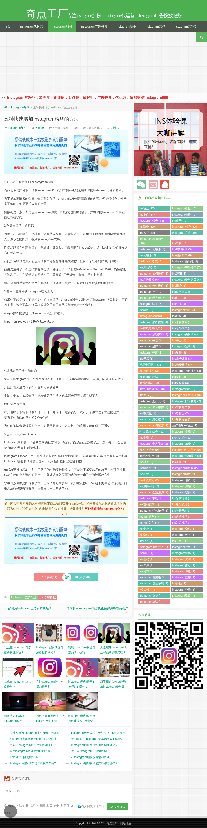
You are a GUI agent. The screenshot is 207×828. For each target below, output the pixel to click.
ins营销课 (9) (147, 255)
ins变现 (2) (146, 437)
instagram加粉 (62, 26)
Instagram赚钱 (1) (183, 529)
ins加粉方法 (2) (182, 419)
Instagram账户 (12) (184, 226)
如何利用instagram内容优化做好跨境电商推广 (97, 608)
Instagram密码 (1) (183, 553)
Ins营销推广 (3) (149, 383)
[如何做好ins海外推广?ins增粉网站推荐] (50, 701)
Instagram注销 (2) (183, 486)
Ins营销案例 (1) (149, 504)
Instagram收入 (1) (183, 535)
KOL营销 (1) (147, 589)
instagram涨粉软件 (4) (153, 322)
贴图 (21, 805)
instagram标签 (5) (183, 310)
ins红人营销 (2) (149, 450)
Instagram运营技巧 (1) (153, 510)
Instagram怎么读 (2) (152, 419)
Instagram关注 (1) (183, 559)
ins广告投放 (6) (149, 279)
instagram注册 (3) (183, 346)
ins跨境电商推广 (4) (152, 328)
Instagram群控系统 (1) (153, 583)
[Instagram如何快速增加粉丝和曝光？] (50, 632)
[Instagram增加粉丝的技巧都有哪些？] (82, 667)
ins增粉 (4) (179, 316)
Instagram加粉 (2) (183, 443)
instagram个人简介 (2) (153, 443)
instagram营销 (155, 26)
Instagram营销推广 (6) (153, 285)
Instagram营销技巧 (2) (186, 456)
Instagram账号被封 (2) (186, 401)
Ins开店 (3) (146, 358)
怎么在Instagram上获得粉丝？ (90, 751)
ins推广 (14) (147, 214)
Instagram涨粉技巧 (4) (153, 334)
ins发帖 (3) (179, 377)
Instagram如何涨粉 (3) (186, 371)
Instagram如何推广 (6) (153, 273)
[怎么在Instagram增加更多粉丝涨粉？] (18, 632)
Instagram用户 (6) (151, 292)
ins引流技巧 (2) (149, 480)
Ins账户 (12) (147, 233)
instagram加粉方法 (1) (153, 547)
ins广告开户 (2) (182, 407)
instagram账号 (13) (151, 220)
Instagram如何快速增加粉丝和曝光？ (94, 745)
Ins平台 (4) (179, 340)
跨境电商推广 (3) (150, 364)
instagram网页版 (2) (185, 468)
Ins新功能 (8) (147, 267)
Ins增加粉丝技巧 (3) (152, 389)
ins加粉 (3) (179, 352)
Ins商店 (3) (146, 395)
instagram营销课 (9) (152, 249)
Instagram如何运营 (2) (153, 425)
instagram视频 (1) (183, 595)
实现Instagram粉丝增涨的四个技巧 (31, 751)
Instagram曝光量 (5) (152, 298)
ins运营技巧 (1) (182, 516)
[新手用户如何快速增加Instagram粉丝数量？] (114, 667)
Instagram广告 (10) (184, 233)
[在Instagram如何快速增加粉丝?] (50, 667)
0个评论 (116, 128)
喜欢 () (52, 577)
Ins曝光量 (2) (147, 413)
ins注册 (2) (179, 462)
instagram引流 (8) (150, 261)
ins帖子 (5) (179, 298)
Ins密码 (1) (146, 559)
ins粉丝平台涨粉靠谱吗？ (25, 757)
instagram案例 (126, 26)
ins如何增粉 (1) (182, 498)
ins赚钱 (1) (146, 535)
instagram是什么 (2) (152, 401)
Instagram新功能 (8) (185, 261)
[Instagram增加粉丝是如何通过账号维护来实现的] (82, 701)
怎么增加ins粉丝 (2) (152, 431)
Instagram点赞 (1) (151, 595)
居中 (56, 805)
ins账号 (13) (180, 220)
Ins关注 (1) (146, 565)
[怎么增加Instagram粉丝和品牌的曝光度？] (114, 632)
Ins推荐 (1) (146, 571)
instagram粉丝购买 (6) (186, 279)
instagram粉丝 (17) (184, 208)
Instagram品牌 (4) (151, 346)
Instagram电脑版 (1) (152, 577)
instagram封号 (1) (183, 547)
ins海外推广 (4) (182, 328)
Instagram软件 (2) (183, 492)
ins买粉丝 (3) (180, 383)
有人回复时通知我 (92, 806)
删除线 (44, 805)
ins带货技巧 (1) (182, 522)
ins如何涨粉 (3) (149, 371)
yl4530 (39, 128)
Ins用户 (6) (179, 285)
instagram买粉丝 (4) (185, 334)
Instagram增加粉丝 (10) (151, 241)
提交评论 (119, 806)
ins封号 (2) (146, 462)
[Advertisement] (103, 62)
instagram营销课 (185, 26)
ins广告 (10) (180, 243)
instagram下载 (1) (150, 498)
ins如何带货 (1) (149, 522)
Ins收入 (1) (146, 541)
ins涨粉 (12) (147, 226)
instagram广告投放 (94, 26)
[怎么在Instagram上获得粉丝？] (18, 667)
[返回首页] (5, 107)
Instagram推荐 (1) (183, 565)
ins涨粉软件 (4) (182, 322)
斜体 (66, 805)
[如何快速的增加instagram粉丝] (18, 701)
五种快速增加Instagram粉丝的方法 (41, 118)
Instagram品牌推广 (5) (153, 316)
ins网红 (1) (146, 553)
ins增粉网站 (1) (182, 510)
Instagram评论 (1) (183, 571)
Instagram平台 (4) (151, 340)
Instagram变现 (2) (183, 431)
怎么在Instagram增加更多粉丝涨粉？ (32, 745)
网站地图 (125, 823)
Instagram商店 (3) (183, 389)
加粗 (32, 805)
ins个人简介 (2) (182, 437)
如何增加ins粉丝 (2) (184, 425)
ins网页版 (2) (147, 468)
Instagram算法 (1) (151, 601)
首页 (7, 26)
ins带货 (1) (146, 529)
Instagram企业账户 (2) (153, 492)
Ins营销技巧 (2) (149, 456)
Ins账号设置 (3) (182, 358)
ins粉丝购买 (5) (182, 292)
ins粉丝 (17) (147, 208)
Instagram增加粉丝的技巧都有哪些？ (94, 763)
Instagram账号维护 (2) (153, 407)
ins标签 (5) (146, 310)
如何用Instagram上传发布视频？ (30, 608)
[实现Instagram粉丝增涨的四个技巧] (82, 632)
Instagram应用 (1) (183, 577)
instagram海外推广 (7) (186, 267)
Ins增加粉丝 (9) (182, 249)
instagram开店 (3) (150, 352)
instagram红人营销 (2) (186, 450)
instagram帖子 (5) (150, 304)
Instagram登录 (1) (183, 589)
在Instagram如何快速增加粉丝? (91, 757)
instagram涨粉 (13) (184, 214)
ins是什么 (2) (180, 413)
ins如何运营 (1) (149, 516)
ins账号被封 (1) (182, 504)
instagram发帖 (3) (150, 377)
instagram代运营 (31, 26)
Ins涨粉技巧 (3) (182, 364)
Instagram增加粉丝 (23, 597)
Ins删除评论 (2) (149, 486)
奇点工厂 (112, 823)
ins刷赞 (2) (146, 474)
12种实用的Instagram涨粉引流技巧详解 (34, 733)
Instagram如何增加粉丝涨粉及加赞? (32, 763)
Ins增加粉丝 (48, 597)
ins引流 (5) (179, 304)
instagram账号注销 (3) (186, 395)
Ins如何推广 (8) (182, 255)
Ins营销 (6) (179, 273)
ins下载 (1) (179, 541)
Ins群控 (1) (179, 583)
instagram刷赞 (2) (183, 474)
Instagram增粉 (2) (183, 480)
